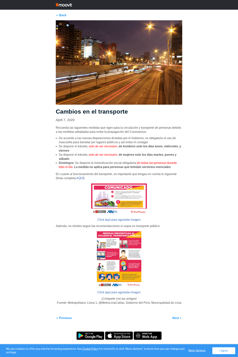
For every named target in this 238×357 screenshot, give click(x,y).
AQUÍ (80, 178)
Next (175, 318)
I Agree (223, 350)
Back (62, 15)
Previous (65, 318)
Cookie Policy (90, 348)
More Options (197, 350)
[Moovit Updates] (119, 5)
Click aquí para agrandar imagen (119, 219)
